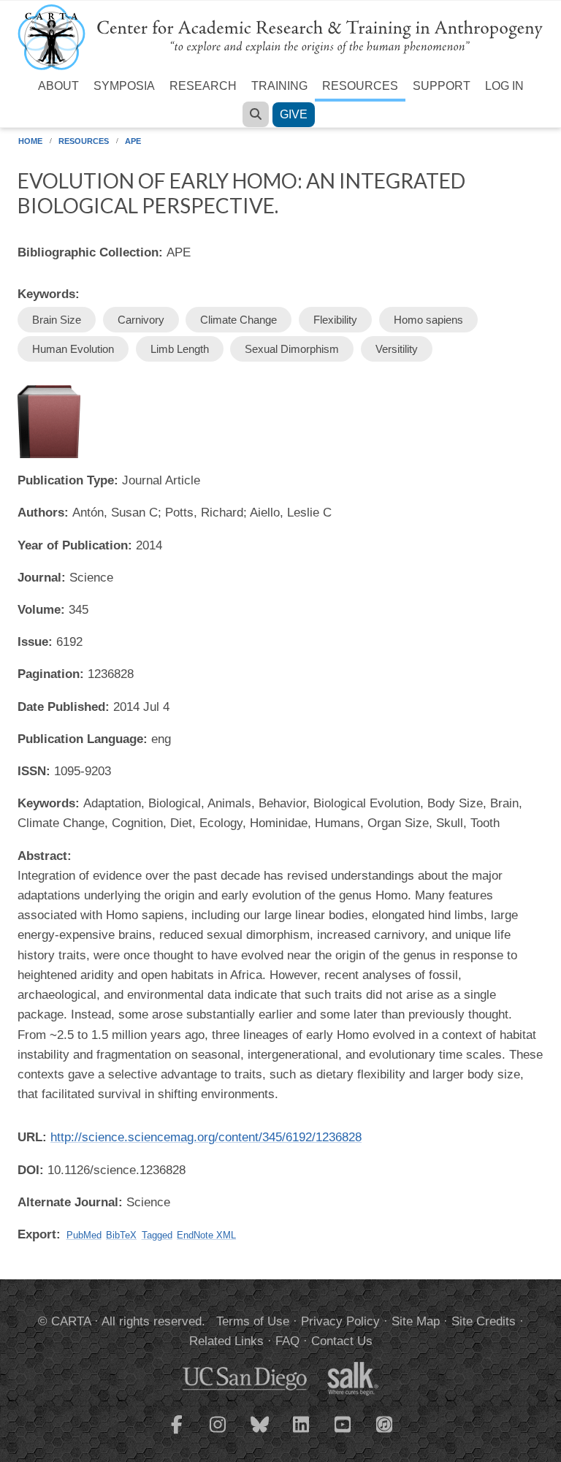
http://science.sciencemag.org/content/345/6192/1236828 (206, 1137)
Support (441, 86)
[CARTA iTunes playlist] (385, 1423)
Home (30, 141)
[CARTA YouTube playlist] (343, 1433)
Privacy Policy (340, 1321)
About (58, 86)
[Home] (280, 36)
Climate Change (238, 319)
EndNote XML (206, 1235)
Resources (360, 86)
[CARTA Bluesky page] (260, 1433)
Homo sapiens (428, 319)
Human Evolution (73, 349)
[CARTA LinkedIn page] (301, 1433)
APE (133, 141)
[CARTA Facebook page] (177, 1433)
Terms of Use (252, 1321)
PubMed (84, 1235)
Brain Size (56, 319)
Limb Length (179, 349)
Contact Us (342, 1341)
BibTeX (121, 1235)
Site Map (416, 1321)
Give (294, 114)
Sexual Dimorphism (292, 349)
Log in (504, 86)
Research (203, 86)
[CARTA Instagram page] (218, 1433)
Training (279, 86)
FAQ (287, 1341)
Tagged (157, 1235)
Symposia (124, 86)
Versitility (396, 349)
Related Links (226, 1341)
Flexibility (335, 319)
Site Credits (483, 1321)
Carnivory (141, 319)
